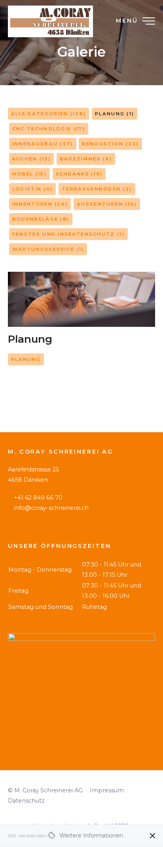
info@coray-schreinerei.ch (51, 507)
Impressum (107, 790)
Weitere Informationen (91, 835)
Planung (30, 339)
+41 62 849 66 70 (38, 497)
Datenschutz (26, 800)
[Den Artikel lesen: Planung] (81, 299)
